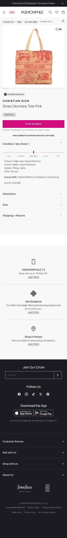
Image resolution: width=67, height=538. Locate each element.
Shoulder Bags (31, 21)
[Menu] (4, 12)
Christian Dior (8, 21)
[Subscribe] (57, 375)
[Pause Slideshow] (62, 3)
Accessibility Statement (15, 507)
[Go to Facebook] (19, 394)
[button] (50, 12)
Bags (19, 21)
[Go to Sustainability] (47, 488)
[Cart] (63, 12)
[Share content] (63, 21)
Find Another (33, 123)
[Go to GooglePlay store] (43, 415)
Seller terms (17, 512)
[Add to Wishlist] (58, 29)
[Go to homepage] (32, 12)
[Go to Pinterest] (47, 394)
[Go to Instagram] (26, 394)
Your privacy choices (46, 512)
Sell (12, 12)
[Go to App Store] (24, 415)
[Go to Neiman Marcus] (24, 488)
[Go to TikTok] (33, 394)
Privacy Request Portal (51, 507)
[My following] (57, 12)
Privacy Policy (33, 507)
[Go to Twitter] (40, 394)
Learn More (33, 277)
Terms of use (29, 512)
